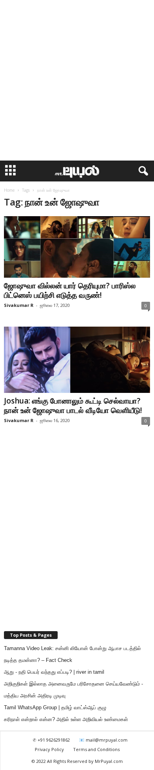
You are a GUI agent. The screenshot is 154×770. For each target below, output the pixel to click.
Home (9, 190)
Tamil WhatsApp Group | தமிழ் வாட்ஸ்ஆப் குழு (55, 707)
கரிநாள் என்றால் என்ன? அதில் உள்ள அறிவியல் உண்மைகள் (66, 719)
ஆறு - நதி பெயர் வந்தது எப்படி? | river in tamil (54, 672)
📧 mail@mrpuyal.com (103, 740)
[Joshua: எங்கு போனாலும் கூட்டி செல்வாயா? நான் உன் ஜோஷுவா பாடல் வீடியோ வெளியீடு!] (77, 360)
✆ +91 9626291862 (51, 740)
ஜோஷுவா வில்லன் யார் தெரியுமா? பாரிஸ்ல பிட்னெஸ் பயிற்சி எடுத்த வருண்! (70, 290)
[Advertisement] (77, 80)
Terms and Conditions (96, 749)
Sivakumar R (19, 305)
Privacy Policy (49, 749)
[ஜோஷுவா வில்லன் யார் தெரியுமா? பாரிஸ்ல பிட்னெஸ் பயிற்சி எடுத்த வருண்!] (77, 247)
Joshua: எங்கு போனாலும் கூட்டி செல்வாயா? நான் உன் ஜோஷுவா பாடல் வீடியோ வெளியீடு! (73, 405)
